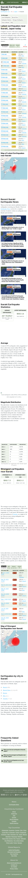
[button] (3, 159)
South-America (14, 823)
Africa (14, 811)
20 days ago (4, 127)
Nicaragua (14, 836)
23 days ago (4, 146)
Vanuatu (19, 843)
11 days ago (4, 88)
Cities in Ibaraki (5, 22)
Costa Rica (5, 832)
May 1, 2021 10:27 (6, 599)
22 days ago (4, 142)
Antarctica (14, 813)
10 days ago (4, 81)
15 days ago (4, 96)
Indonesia (13, 834)
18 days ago (4, 111)
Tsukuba (24, 63)
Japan (15, 11)
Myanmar (8, 836)
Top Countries (14, 854)
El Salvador (12, 832)
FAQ (12, 22)
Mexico (25, 834)
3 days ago (6, 65)
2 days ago (4, 58)
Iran (17, 834)
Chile (21, 830)
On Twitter (14, 866)
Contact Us (14, 865)
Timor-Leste (9, 843)
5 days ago (4, 69)
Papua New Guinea (7, 838)
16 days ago (4, 100)
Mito (23, 56)
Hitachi (24, 59)
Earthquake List (5, 11)
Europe (14, 817)
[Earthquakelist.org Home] (2, 2)
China (24, 830)
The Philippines (8, 841)
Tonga (15, 843)
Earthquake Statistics (6, 20)
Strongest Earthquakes (18, 20)
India (8, 834)
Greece (18, 832)
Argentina (11, 830)
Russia (18, 838)
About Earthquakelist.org (14, 863)
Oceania (14, 821)
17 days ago (4, 104)
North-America (14, 819)
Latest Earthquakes (13, 2)
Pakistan (20, 836)
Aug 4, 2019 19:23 (6, 614)
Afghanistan (5, 830)
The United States (18, 841)
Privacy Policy (14, 868)
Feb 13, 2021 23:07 (6, 585)
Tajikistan (23, 838)
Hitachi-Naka (10, 690)
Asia (14, 815)
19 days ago (4, 123)
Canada (17, 830)
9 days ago (4, 77)
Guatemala (23, 832)
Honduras (4, 834)
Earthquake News (5, 209)
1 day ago (4, 54)
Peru (14, 838)
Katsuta (5, 693)
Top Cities (14, 855)
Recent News (15, 17)
